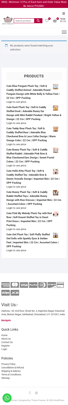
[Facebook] (29, 393)
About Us (6, 338)
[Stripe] (5, 293)
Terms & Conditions (11, 374)
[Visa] (24, 285)
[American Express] (5, 285)
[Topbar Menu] (63, 13)
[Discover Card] (52, 285)
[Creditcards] (60, 285)
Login (4, 349)
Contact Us (7, 342)
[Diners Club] (42, 285)
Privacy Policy (8, 364)
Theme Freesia (38, 400)
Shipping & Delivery (11, 371)
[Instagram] (36, 393)
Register (5, 345)
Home (4, 335)
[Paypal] (33, 285)
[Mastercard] (15, 285)
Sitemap (5, 378)
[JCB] (15, 293)
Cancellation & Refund (12, 367)
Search (38, 20)
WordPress (59, 400)
